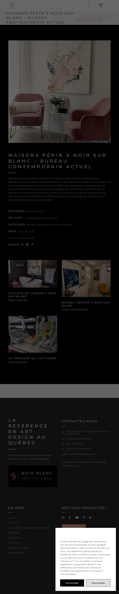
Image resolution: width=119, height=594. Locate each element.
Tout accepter (72, 583)
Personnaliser (98, 583)
